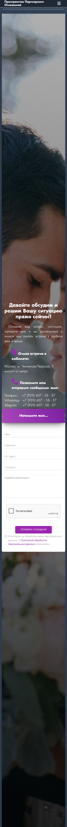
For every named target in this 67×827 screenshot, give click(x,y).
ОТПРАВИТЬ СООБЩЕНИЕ (33, 530)
